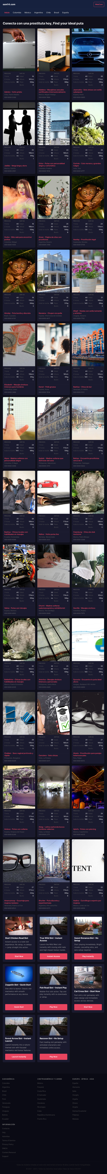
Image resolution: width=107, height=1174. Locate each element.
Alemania (76, 1087)
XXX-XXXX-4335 (10, 761)
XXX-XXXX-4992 (10, 613)
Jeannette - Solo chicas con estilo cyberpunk (87, 91)
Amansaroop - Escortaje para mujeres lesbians (16, 902)
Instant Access (53, 956)
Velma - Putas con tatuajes (15, 608)
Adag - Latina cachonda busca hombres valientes (51, 828)
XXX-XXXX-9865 (79, 97)
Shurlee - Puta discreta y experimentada (49, 902)
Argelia (75, 1099)
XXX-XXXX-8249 (10, 834)
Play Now (53, 1007)
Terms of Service (8, 1140)
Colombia (17, 12)
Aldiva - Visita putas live (49, 534)
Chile (48, 12)
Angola (75, 1107)
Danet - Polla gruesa (47, 387)
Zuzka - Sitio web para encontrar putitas (18, 238)
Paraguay (6, 1107)
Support (5, 1156)
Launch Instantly (19, 1057)
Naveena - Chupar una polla (50, 313)
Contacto (5, 1128)
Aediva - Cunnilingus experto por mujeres (87, 902)
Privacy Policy (8, 1144)
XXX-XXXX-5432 (79, 466)
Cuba (39, 1111)
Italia (74, 1091)
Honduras (41, 1103)
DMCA (4, 1148)
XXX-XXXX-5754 (79, 245)
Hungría (75, 1095)
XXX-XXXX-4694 (79, 908)
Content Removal (9, 1152)
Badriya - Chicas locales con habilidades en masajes (16, 533)
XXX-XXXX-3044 (79, 540)
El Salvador (41, 1095)
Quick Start (19, 1007)
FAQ (3, 1132)
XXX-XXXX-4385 (44, 687)
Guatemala (41, 1099)
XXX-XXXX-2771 (44, 834)
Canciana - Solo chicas (48, 755)
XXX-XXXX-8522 (10, 908)
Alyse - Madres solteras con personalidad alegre (16, 459)
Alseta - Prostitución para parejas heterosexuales (87, 754)
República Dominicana (46, 1115)
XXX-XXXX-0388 (10, 97)
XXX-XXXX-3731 (44, 466)
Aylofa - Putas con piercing (84, 829)
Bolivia (5, 1115)
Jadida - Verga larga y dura (15, 166)
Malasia (75, 1119)
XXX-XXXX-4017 (44, 318)
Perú (4, 1099)
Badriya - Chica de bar (82, 387)
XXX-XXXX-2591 (10, 171)
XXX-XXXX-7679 (79, 613)
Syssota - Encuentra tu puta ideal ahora (87, 680)
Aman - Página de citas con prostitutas (50, 238)
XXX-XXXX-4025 (79, 834)
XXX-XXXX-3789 (44, 245)
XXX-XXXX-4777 (79, 171)
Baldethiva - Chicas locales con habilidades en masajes (17, 680)
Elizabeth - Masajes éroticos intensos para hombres (16, 386)
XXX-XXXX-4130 (10, 318)
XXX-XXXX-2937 (44, 540)
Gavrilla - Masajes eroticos (84, 608)
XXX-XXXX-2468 (10, 392)
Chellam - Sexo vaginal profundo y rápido (18, 754)
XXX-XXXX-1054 (10, 245)
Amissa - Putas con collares (16, 829)
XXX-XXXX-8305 (10, 687)
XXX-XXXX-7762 (79, 318)
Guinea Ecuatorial (79, 1111)
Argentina (38, 12)
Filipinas (75, 1115)
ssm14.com (9, 4)
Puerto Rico (41, 1119)
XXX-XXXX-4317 (44, 761)
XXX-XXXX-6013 (79, 761)
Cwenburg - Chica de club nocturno (84, 533)
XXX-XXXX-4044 (10, 540)
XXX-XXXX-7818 (44, 171)
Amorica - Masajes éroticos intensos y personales (50, 680)
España (65, 12)
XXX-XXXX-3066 (10, 466)
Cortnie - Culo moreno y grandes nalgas (87, 164)
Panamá (40, 1087)
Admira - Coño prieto (13, 92)
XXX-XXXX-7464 (44, 97)
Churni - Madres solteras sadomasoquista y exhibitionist (52, 607)
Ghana (75, 1103)
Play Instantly (88, 956)
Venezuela (6, 1103)
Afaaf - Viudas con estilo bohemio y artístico (87, 312)
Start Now (19, 956)
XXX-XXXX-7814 (44, 392)
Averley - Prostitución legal (84, 239)
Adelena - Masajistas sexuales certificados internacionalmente (52, 91)
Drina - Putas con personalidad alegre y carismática (52, 164)
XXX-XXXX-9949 (44, 613)
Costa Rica (41, 1091)
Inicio (6, 12)
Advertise (6, 1136)
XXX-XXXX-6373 (44, 908)
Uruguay (5, 1111)
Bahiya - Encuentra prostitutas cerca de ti (86, 459)
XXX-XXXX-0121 (78, 392)
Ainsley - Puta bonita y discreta (17, 313)
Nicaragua (41, 1107)
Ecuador (5, 1119)
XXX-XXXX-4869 (79, 687)
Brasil (56, 12)
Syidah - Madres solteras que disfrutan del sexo (51, 459)
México (28, 12)
